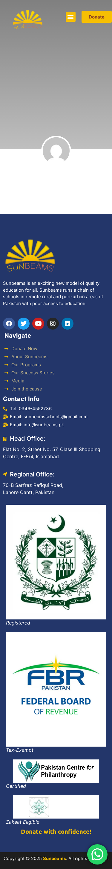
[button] (71, 17)
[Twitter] (24, 324)
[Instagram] (53, 324)
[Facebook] (9, 324)
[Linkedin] (67, 324)
